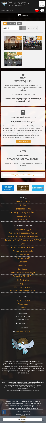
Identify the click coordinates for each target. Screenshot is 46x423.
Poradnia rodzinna (23, 208)
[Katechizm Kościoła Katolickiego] (8, 188)
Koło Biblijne (23, 269)
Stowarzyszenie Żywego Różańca (23, 290)
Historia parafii (23, 201)
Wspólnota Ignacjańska (23, 251)
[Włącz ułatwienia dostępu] (43, 10)
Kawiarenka (23, 219)
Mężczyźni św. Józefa (23, 287)
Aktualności (23, 304)
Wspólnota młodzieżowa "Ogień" (23, 233)
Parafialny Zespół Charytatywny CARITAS (23, 240)
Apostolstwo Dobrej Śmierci (23, 247)
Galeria (25, 15)
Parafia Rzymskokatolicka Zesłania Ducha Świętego (21, 4)
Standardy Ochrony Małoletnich (23, 212)
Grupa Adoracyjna (23, 229)
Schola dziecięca (23, 254)
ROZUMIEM (22, 419)
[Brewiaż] (23, 188)
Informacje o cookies (23, 414)
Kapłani (23, 205)
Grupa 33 (23, 283)
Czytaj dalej (22, 141)
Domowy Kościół (23, 258)
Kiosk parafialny (23, 216)
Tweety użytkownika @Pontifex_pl (23, 175)
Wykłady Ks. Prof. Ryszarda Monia (23, 236)
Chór (23, 243)
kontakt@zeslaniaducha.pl (24, 332)
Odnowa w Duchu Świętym (23, 272)
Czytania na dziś (23, 300)
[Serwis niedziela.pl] (38, 188)
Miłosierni (23, 261)
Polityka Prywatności (23, 411)
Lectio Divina (23, 280)
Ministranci (23, 265)
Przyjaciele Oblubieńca (23, 276)
